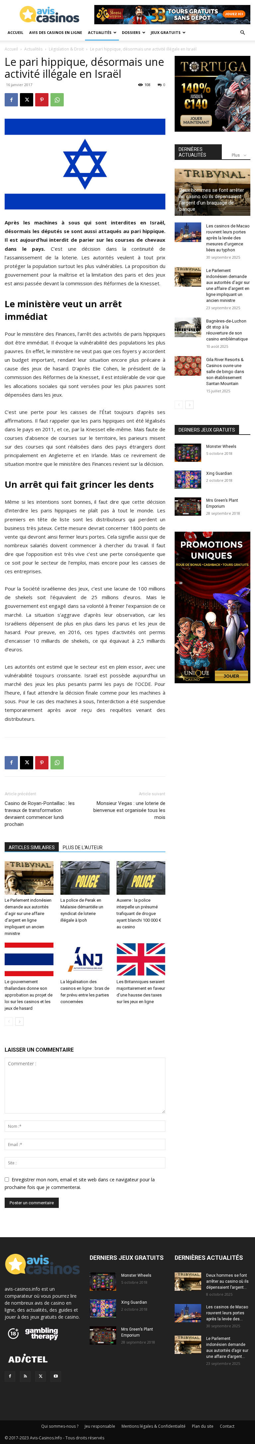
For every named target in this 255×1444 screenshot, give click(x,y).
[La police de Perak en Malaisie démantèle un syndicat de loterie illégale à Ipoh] (84, 878)
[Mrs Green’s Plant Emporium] (188, 506)
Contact (227, 1426)
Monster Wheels (221, 446)
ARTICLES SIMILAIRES (32, 847)
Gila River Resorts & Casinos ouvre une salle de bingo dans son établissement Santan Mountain (225, 371)
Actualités (100, 32)
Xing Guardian (219, 473)
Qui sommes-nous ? (59, 1426)
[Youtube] (55, 1376)
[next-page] (19, 1021)
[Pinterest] (41, 99)
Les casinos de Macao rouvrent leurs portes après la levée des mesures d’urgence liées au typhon (228, 237)
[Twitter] (40, 1376)
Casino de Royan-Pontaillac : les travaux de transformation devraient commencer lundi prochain (40, 813)
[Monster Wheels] (188, 453)
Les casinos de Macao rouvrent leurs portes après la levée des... (227, 1313)
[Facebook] (11, 99)
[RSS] (25, 1376)
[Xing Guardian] (188, 479)
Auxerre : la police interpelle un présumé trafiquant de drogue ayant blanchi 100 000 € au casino (139, 913)
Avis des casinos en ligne (55, 32)
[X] (26, 99)
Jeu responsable (100, 1426)
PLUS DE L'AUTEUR (83, 847)
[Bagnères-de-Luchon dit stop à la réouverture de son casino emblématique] (188, 327)
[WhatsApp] (57, 99)
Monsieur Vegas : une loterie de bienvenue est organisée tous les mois (129, 810)
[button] (242, 33)
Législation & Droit (66, 49)
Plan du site (202, 1426)
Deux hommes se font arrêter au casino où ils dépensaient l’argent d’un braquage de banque (211, 199)
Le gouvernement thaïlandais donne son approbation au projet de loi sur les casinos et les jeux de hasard (28, 995)
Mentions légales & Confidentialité (154, 1426)
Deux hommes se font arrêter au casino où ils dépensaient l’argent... (227, 1281)
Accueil (15, 32)
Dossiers (131, 32)
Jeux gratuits (166, 32)
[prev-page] (9, 1021)
